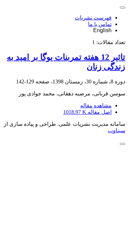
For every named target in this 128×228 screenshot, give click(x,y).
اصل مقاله (87, 112)
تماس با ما (100, 24)
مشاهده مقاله (96, 105)
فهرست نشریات (93, 18)
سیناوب (116, 130)
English (102, 30)
